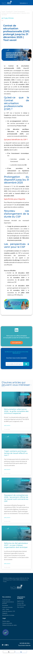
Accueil (3, 11)
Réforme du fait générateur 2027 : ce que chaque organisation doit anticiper (16, 545)
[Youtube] (6, 645)
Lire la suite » (7, 425)
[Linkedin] (2, 645)
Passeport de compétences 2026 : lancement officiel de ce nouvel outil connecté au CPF (16, 498)
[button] (16, 342)
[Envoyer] (26, 364)
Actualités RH (9, 11)
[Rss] (8, 645)
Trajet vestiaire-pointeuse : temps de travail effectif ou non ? (16, 453)
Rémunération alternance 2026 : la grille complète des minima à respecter (16, 411)
